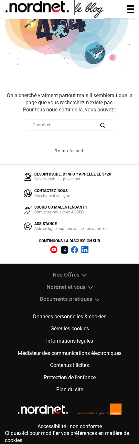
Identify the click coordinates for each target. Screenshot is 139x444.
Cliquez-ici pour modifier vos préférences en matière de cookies (67, 436)
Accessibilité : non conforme (69, 426)
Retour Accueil (70, 151)
